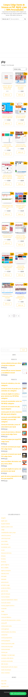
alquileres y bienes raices (7, 527)
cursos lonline (4, 541)
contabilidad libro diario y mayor (8, 532)
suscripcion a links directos (7, 658)
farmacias (3, 556)
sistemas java (4, 652)
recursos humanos (5, 597)
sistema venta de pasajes (7, 646)
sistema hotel (4, 635)
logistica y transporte (6, 570)
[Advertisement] (14, 38)
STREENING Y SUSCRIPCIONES (8, 655)
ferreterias (3, 562)
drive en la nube (4, 544)
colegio (2, 530)
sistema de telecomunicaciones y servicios (11, 620)
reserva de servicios (6, 603)
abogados (3, 518)
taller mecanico (4, 664)
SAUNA (2, 611)
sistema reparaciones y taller (7, 643)
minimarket (3, 579)
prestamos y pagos (5, 585)
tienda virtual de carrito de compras (9, 667)
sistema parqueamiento (6, 638)
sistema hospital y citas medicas (8, 632)
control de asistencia (6, 535)
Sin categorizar (4, 614)
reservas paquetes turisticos (7, 605)
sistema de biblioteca (6, 617)
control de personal (5, 538)
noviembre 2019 (5, 686)
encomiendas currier (6, 547)
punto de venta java (5, 594)
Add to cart (7, 95)
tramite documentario (6, 670)
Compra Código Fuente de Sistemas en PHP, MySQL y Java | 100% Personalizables (14, 7)
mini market (3, 576)
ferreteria (3, 559)
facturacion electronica (6, 553)
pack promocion (4, 582)
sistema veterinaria (5, 649)
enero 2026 (3, 681)
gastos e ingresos (5, 565)
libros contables (5, 567)
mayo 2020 (3, 683)
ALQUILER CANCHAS (5, 524)
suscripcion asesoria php (7, 661)
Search (23, 350)
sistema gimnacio (5, 629)
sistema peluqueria (5, 641)
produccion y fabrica (5, 588)
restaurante (4, 608)
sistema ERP (4, 623)
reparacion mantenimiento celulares (9, 600)
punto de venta (4, 591)
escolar (3, 550)
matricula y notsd (5, 573)
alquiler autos (4, 521)
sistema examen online (6, 626)
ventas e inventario (5, 673)
